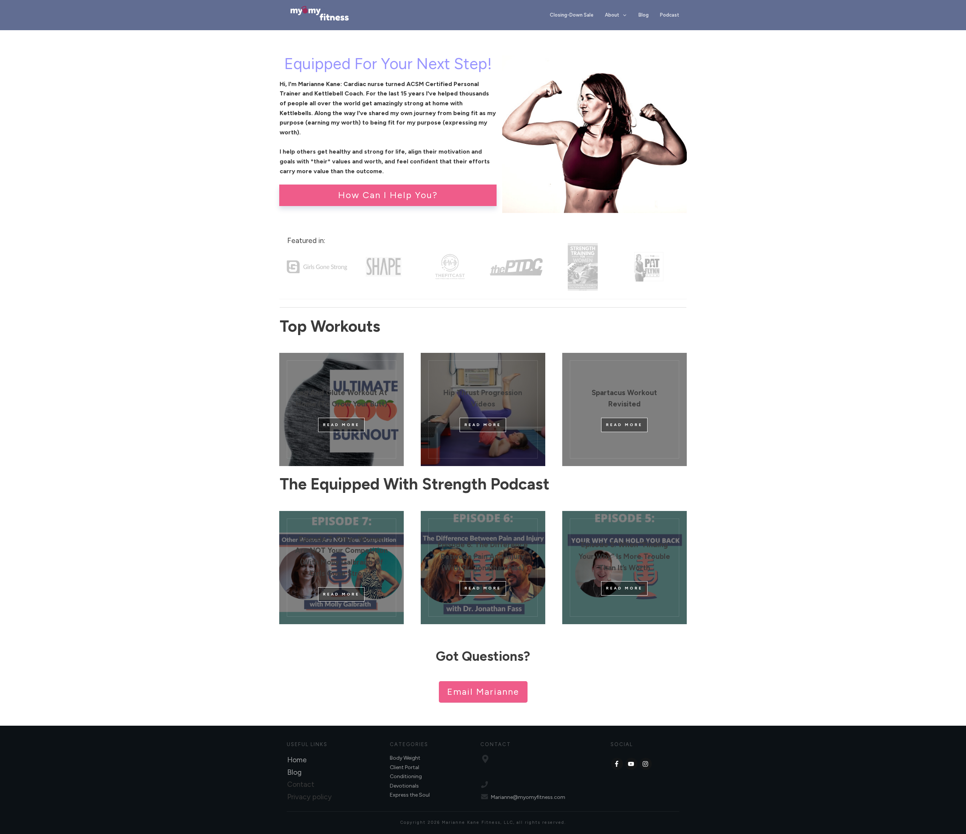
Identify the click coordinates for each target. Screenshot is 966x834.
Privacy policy (309, 796)
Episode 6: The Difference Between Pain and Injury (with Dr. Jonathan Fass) (483, 556)
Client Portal (404, 767)
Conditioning (406, 776)
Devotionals (404, 786)
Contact (300, 784)
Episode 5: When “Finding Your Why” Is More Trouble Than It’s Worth (624, 556)
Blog (294, 772)
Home (297, 760)
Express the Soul (410, 795)
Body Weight (405, 758)
